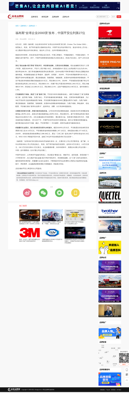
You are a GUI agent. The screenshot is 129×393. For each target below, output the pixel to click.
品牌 (107, 353)
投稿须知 (102, 389)
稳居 (106, 361)
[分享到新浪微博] (27, 192)
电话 (120, 357)
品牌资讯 (23, 26)
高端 (112, 355)
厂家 (99, 363)
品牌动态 (32, 26)
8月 (102, 364)
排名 (103, 348)
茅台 (102, 359)
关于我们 (119, 389)
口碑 (106, 350)
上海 (101, 356)
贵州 (119, 348)
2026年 (116, 364)
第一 (109, 362)
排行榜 (114, 349)
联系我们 (113, 389)
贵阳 (99, 350)
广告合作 (108, 389)
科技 (103, 345)
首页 (17, 26)
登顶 (115, 357)
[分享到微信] (43, 192)
